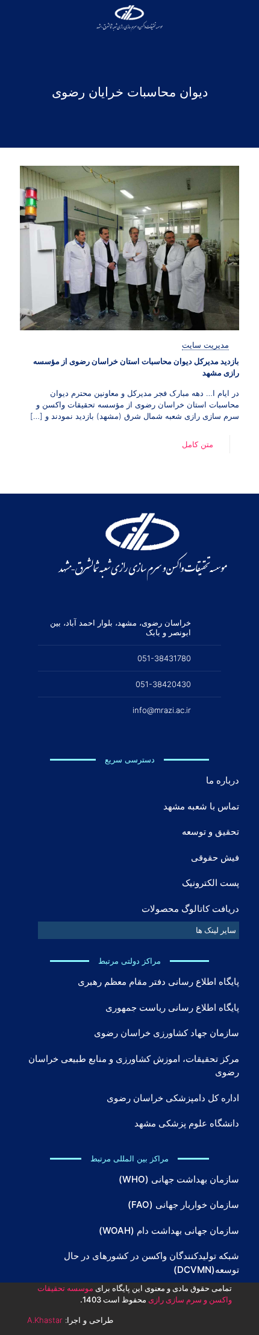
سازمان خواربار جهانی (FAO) (183, 1204)
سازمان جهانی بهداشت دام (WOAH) (169, 1230)
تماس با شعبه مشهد (201, 806)
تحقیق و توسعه (210, 831)
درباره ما (222, 780)
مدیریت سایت (205, 345)
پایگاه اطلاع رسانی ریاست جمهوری (172, 1007)
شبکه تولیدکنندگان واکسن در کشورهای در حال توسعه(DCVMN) (151, 1262)
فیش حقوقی (215, 857)
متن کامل (197, 444)
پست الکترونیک (210, 882)
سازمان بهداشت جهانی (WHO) (179, 1179)
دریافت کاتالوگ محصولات (190, 908)
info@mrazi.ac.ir (162, 710)
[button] (138, 930)
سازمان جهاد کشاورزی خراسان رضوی (166, 1032)
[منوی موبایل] (22, 18)
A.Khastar (45, 1320)
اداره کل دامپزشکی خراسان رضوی (173, 1098)
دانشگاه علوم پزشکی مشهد (186, 1123)
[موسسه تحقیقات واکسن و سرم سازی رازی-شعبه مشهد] (129, 18)
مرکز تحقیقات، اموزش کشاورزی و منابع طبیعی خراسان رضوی (133, 1065)
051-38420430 (163, 684)
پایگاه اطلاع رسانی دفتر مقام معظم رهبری (158, 981)
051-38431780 (164, 658)
